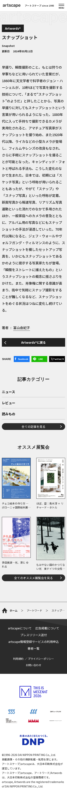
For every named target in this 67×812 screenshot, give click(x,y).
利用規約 (18, 659)
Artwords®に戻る (33, 342)
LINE (41, 359)
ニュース (8, 392)
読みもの (8, 414)
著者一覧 (33, 648)
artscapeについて (20, 628)
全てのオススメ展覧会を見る (33, 578)
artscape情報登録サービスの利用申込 (33, 641)
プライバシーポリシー (41, 659)
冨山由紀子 (21, 327)
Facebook (23, 359)
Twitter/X (58, 359)
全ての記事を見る (33, 426)
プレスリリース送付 (33, 635)
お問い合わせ (33, 665)
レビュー (8, 403)
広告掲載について (47, 628)
